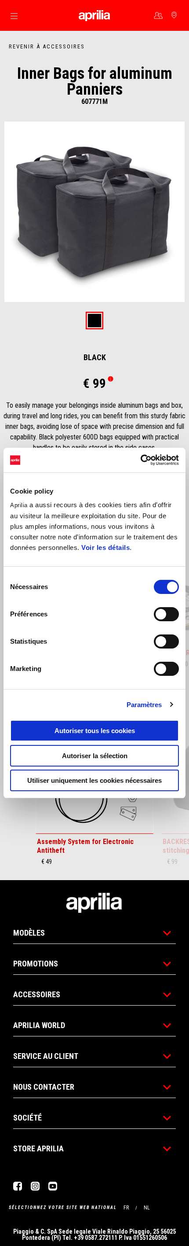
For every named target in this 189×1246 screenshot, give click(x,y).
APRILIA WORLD (39, 1025)
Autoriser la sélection (94, 755)
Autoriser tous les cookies (95, 730)
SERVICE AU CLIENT (45, 1056)
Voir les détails (105, 547)
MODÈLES (29, 932)
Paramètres (144, 704)
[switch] (166, 614)
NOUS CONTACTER (43, 1086)
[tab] (94, 321)
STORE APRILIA (38, 1148)
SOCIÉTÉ (27, 1117)
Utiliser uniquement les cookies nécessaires (94, 780)
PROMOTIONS (35, 963)
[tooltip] (94, 321)
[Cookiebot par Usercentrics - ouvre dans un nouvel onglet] (140, 460)
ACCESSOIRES (36, 994)
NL (147, 1208)
